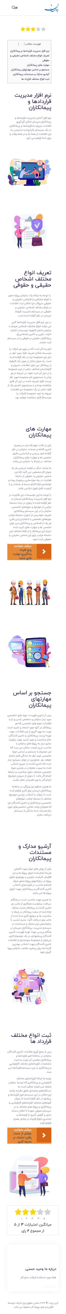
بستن (21, 44)
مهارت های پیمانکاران (38, 65)
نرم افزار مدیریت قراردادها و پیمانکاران (29, 51)
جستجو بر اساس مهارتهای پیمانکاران (30, 69)
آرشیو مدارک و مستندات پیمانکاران (31, 74)
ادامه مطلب (49, 1286)
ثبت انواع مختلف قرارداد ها (35, 79)
